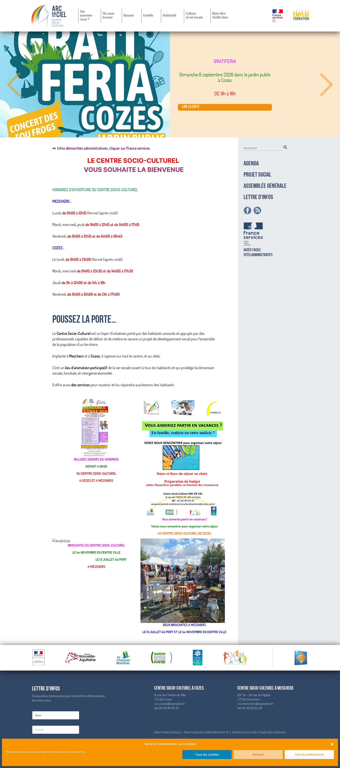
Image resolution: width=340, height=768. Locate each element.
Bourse (129, 16)
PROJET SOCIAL (257, 175)
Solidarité (169, 16)
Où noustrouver (108, 15)
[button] (332, 744)
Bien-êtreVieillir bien (220, 15)
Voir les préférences (309, 754)
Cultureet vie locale (194, 15)
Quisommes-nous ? (86, 15)
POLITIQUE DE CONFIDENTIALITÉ (206, 732)
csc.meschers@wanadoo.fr (255, 703)
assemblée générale (265, 186)
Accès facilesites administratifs (258, 252)
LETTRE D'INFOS (258, 197)
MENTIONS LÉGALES (167, 732)
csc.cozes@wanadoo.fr (169, 703)
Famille (148, 16)
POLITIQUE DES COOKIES (268, 732)
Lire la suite (191, 107)
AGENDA (251, 164)
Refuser (258, 754)
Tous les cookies (207, 754)
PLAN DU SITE (240, 732)
